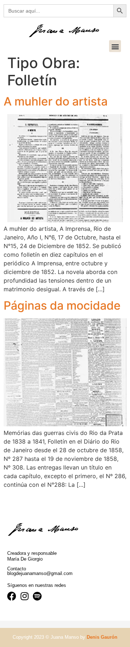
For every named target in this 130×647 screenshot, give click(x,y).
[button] (115, 46)
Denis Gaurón (102, 637)
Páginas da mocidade (62, 305)
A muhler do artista (56, 101)
